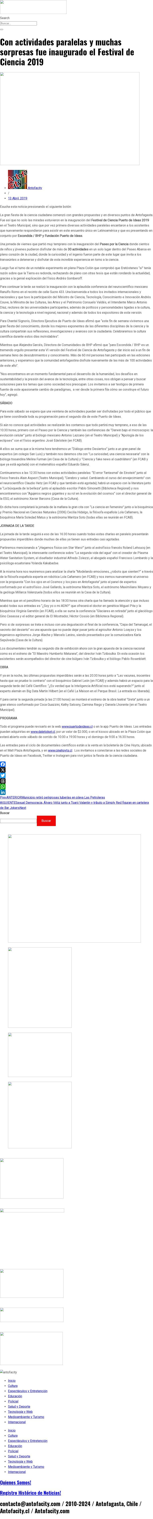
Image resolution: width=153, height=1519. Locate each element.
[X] (76, 770)
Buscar (5, 813)
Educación (15, 1396)
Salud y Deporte (19, 1406)
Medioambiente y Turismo (26, 1417)
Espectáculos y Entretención (27, 1391)
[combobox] (18, 23)
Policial (13, 1401)
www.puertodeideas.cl (77, 726)
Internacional (17, 1422)
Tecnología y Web (20, 1412)
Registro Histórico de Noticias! (30, 1492)
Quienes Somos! (15, 1482)
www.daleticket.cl (43, 732)
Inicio (12, 1381)
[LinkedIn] (76, 792)
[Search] (1, 29)
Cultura (13, 1386)
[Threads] (76, 781)
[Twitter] (76, 775)
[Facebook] (76, 764)
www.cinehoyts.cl (60, 750)
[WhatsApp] (76, 786)
